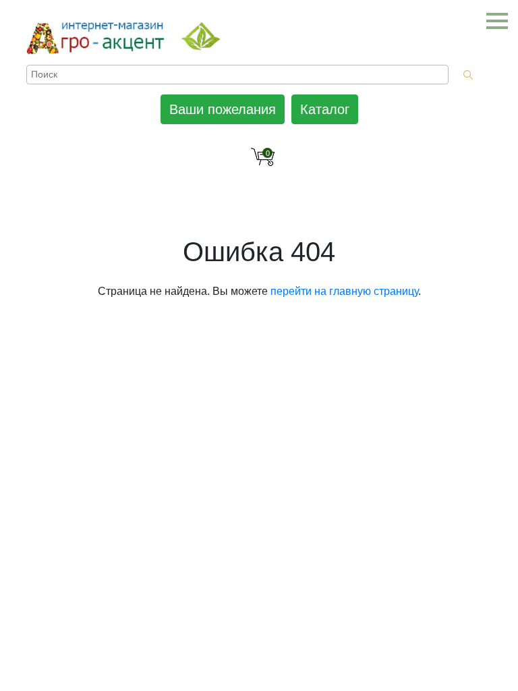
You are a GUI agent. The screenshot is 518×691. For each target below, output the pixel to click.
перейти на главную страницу (344, 291)
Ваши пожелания (222, 109)
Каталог (324, 109)
